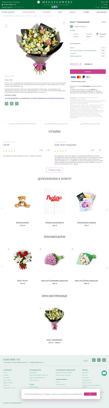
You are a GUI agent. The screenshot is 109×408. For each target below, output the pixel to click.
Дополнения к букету (63, 375)
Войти (103, 2)
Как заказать (86, 380)
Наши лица (7, 380)
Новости (6, 385)
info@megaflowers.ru (37, 362)
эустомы (7, 98)
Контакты (6, 377)
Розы (60, 12)
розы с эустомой (31, 98)
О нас (5, 372)
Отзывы (86, 12)
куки (40, 394)
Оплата (84, 375)
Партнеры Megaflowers (37, 377)
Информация (101, 12)
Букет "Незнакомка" (54, 340)
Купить (88, 71)
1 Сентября (46, 12)
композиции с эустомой (44, 98)
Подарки (72, 12)
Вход (57, 382)
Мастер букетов (29, 12)
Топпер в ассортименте (54, 222)
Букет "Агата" (22, 281)
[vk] (94, 360)
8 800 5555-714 (11, 359)
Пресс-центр (34, 380)
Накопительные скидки (64, 372)
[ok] (99, 360)
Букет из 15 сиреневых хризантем (54, 281)
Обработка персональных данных (91, 386)
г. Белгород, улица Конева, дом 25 (15, 362)
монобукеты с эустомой (18, 98)
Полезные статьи (9, 388)
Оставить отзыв (55, 170)
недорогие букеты (58, 98)
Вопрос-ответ (87, 383)
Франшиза (33, 372)
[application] (85, 360)
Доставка (85, 372)
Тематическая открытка (86, 222)
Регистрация (60, 384)
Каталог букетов (8, 12)
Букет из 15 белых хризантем (86, 281)
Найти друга (33, 387)
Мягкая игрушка (22, 222)
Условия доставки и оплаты (78, 81)
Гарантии (85, 377)
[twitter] (104, 360)
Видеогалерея (8, 383)
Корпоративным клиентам (38, 375)
